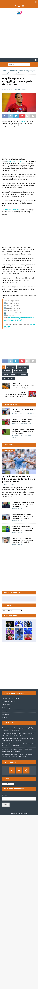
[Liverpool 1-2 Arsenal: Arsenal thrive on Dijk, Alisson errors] (6, 422)
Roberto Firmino (9, 375)
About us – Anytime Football (10, 698)
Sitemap (4, 717)
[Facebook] (15, 6)
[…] (11, 497)
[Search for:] (19, 64)
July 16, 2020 (16, 423)
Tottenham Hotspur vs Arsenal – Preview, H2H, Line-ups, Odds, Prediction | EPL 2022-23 (24, 504)
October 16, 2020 (17, 413)
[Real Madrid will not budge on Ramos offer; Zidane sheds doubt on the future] (10, 624)
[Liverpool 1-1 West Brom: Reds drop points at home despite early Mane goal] (6, 432)
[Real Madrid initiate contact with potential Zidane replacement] (19, 631)
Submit (6, 804)
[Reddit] (23, 6)
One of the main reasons (11, 209)
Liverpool (23, 121)
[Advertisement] (19, 36)
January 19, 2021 (9, 89)
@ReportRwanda (28, 318)
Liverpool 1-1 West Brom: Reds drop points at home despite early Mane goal (23, 431)
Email (5, 795)
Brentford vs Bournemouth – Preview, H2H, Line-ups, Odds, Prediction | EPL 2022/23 (22, 516)
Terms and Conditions (9, 701)
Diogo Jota (11, 367)
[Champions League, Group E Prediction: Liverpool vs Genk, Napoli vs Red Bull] (10, 637)
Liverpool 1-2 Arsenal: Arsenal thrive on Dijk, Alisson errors (22, 420)
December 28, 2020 (18, 435)
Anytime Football (21, 89)
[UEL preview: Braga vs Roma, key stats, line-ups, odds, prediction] (10, 631)
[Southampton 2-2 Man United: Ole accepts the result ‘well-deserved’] (28, 637)
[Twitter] (19, 6)
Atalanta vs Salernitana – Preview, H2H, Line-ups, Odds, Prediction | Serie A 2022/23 (22, 528)
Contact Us (5, 714)
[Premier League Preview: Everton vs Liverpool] (6, 411)
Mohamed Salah (19, 371)
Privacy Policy (6, 704)
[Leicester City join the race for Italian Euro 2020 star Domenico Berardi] (28, 624)
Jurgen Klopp (23, 367)
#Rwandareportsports (15, 318)
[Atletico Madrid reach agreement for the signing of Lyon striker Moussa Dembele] (19, 624)
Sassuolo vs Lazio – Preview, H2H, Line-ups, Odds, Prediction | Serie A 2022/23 (18, 479)
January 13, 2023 (9, 484)
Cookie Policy (6, 708)
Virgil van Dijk (8, 378)
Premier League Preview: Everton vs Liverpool (24, 410)
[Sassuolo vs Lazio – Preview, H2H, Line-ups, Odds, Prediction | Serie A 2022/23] (19, 461)
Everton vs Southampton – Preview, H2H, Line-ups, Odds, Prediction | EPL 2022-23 (22, 540)
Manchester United (14, 161)
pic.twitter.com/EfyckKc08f (13, 320)
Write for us (5, 711)
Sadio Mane (23, 375)
